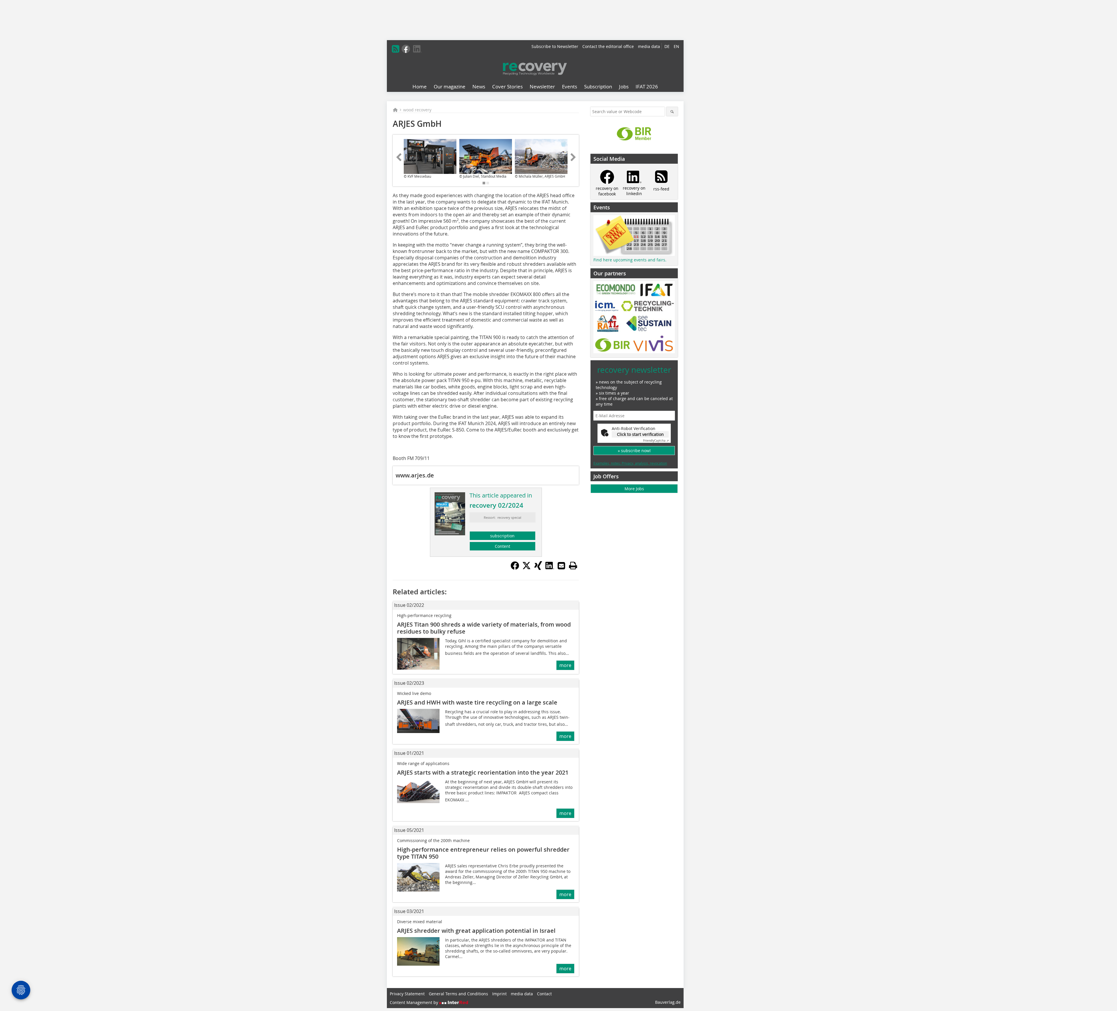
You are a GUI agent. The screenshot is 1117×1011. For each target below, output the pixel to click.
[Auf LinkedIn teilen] (550, 568)
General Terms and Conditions (458, 993)
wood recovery (417, 110)
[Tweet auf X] (526, 568)
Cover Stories (507, 86)
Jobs (624, 86)
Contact (544, 993)
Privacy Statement (407, 993)
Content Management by (414, 1002)
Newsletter (542, 86)
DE (667, 46)
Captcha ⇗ (656, 441)
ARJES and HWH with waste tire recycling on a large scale (477, 702)
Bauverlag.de (668, 1002)
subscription (502, 536)
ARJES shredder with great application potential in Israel (476, 931)
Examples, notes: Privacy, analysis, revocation (630, 463)
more (565, 665)
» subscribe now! (634, 450)
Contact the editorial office (608, 46)
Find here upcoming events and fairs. (629, 260)
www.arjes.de (415, 475)
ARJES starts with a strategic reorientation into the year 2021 (482, 772)
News (478, 86)
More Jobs (634, 488)
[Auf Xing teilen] (538, 568)
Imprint (499, 993)
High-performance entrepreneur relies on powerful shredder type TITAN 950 (483, 853)
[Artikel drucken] (573, 565)
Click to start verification (640, 434)
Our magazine (449, 86)
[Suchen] (672, 111)
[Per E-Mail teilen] (561, 565)
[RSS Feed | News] (395, 49)
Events (569, 86)
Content (502, 546)
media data (649, 46)
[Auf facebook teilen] (515, 568)
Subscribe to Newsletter (554, 46)
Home (419, 86)
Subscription (598, 86)
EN (676, 46)
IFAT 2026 (647, 86)
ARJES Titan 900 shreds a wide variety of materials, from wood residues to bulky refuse (484, 627)
